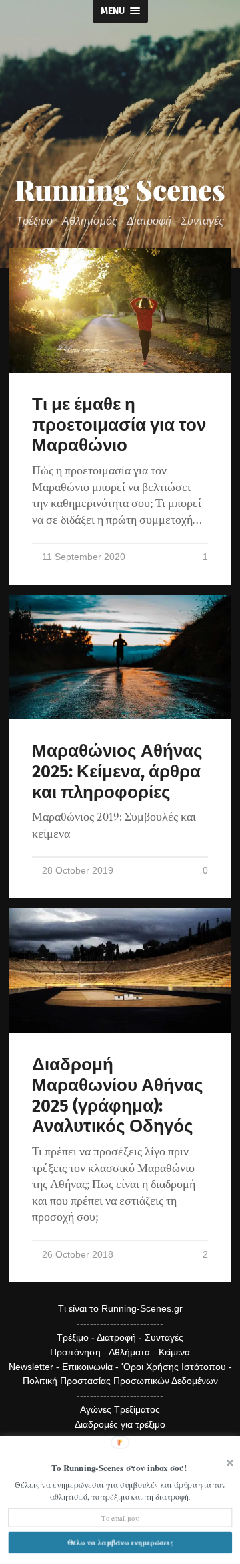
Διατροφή (116, 1337)
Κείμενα (174, 1352)
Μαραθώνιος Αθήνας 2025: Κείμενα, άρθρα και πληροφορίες (117, 771)
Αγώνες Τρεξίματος (120, 1409)
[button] (119, 1467)
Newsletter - (35, 1366)
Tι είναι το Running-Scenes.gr (120, 1308)
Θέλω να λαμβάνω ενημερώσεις (120, 1542)
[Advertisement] (120, 110)
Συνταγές (164, 1337)
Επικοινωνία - (91, 1366)
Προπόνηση (75, 1352)
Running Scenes (120, 189)
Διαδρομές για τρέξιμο (120, 1424)
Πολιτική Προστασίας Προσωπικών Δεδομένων (120, 1380)
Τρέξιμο (73, 1337)
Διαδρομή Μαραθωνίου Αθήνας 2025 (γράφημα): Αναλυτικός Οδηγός (117, 1095)
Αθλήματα (129, 1352)
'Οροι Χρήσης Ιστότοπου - (176, 1366)
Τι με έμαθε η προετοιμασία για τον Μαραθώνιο (119, 425)
